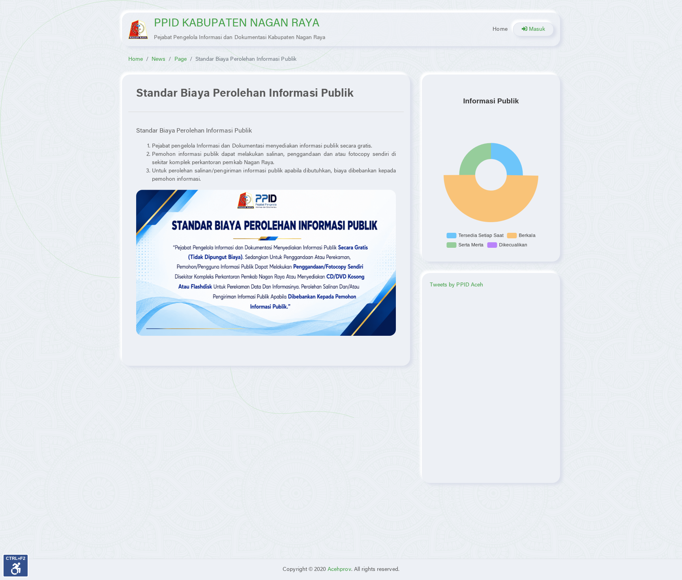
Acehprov (339, 570)
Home (500, 29)
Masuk (536, 29)
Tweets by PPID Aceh (456, 285)
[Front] (138, 29)
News (158, 59)
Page (180, 59)
